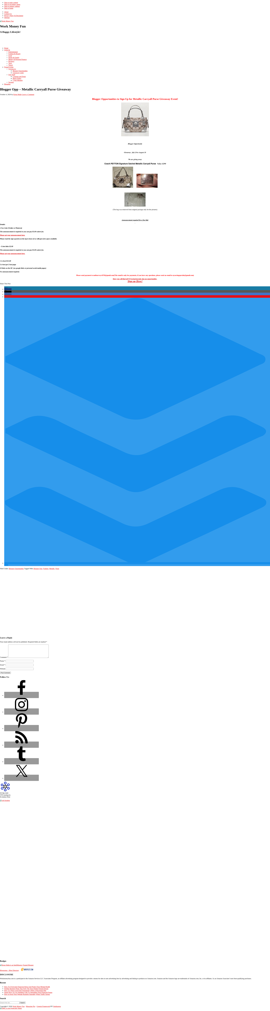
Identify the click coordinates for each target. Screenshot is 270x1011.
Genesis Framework (43, 1006)
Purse (57, 569)
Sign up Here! (135, 281)
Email (2, 665)
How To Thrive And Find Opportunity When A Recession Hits (25, 990)
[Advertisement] (38, 40)
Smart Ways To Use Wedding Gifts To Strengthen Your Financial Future (28, 992)
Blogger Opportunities (16, 569)
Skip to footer (8, 8)
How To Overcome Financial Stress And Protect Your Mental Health (27, 987)
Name (2, 661)
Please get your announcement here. (12, 235)
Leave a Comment (28, 94)
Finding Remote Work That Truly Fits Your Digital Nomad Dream (26, 989)
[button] (7, 289)
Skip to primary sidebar (12, 6)
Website (2, 669)
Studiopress (57, 1006)
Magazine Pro (30, 1006)
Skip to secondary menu (12, 4)
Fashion (45, 569)
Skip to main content (11, 2)
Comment (4, 657)
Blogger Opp (38, 569)
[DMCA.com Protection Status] (11, 1008)
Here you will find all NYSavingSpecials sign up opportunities (135, 279)
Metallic (52, 569)
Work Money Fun (19, 1006)
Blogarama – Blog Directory (9, 970)
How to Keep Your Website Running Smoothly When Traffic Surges (27, 994)
